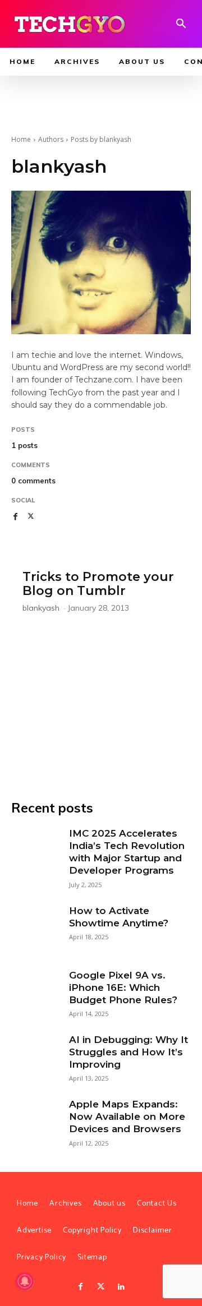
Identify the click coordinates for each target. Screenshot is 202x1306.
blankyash (40, 608)
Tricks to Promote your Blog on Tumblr (98, 583)
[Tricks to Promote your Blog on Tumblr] (101, 668)
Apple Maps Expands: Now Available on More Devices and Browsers (127, 1116)
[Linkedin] (121, 1287)
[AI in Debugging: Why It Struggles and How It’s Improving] (34, 1056)
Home (21, 139)
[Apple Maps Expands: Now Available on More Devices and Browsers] (34, 1121)
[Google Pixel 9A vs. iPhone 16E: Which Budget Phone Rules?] (34, 992)
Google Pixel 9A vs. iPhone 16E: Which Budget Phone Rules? (123, 987)
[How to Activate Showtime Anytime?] (34, 927)
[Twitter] (101, 1287)
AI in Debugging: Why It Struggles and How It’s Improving (128, 1052)
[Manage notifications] (25, 1281)
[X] (31, 516)
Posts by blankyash (101, 139)
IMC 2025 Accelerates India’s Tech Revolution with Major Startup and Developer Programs (127, 852)
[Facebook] (15, 516)
